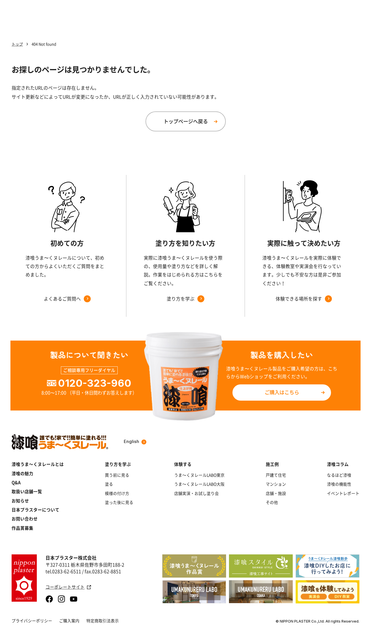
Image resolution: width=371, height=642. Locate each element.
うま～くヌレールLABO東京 (199, 475)
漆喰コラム (338, 464)
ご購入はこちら (282, 392)
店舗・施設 (276, 493)
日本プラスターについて (35, 510)
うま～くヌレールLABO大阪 (199, 484)
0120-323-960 (94, 383)
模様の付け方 (117, 493)
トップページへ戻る (185, 121)
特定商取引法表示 (102, 620)
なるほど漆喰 (339, 475)
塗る (109, 484)
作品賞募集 (22, 528)
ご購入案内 (69, 620)
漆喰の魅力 (22, 474)
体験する (183, 464)
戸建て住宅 (276, 475)
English (131, 441)
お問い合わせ (25, 519)
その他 (272, 502)
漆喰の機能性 (339, 484)
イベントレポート (343, 493)
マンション (276, 484)
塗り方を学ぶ (118, 464)
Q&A (16, 483)
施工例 (272, 464)
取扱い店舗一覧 (27, 492)
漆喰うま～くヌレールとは (38, 464)
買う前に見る (117, 475)
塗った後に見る (119, 502)
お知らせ (20, 501)
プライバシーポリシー (32, 620)
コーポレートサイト (65, 587)
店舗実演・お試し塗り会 (196, 493)
